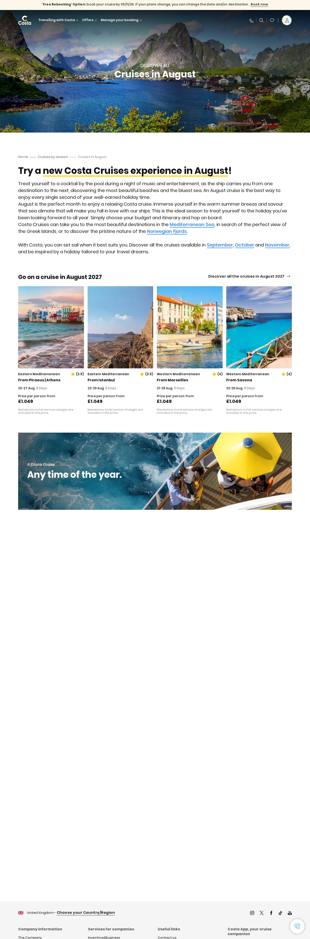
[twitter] (262, 913)
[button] (272, 20)
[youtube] (290, 913)
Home (23, 157)
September (220, 245)
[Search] (261, 20)
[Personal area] (287, 20)
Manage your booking (119, 20)
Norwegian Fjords (167, 231)
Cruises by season (53, 157)
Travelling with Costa (56, 20)
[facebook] (271, 913)
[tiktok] (280, 913)
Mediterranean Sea (192, 224)
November (277, 245)
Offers (87, 20)
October (244, 245)
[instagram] (252, 913)
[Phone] (251, 20)
